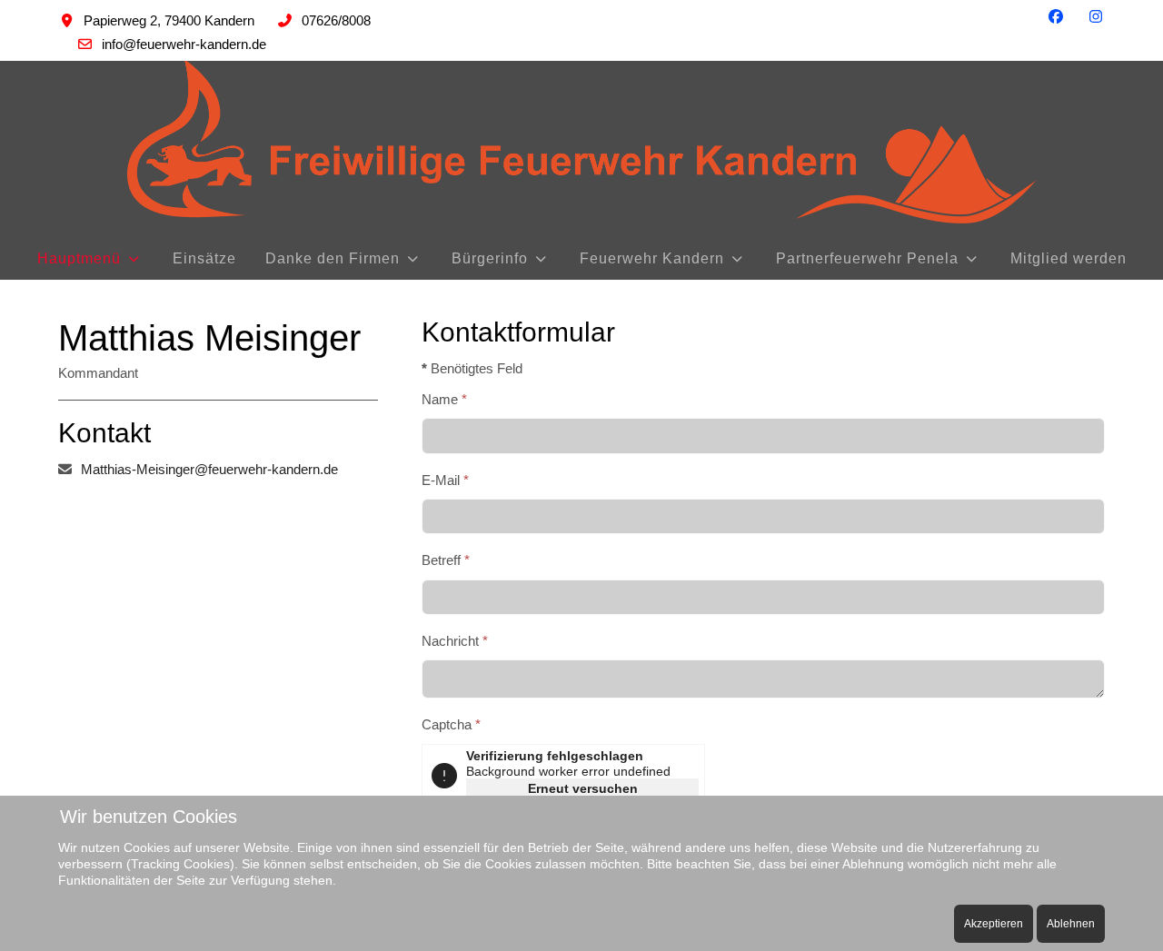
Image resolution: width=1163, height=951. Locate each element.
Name (444, 399)
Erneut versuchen (583, 788)
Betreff (446, 560)
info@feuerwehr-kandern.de (184, 44)
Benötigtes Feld (472, 368)
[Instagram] (1096, 17)
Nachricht (455, 641)
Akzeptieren (993, 923)
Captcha (451, 724)
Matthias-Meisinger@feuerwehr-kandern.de (209, 469)
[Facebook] (1056, 17)
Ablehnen (1071, 923)
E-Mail (445, 480)
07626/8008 (336, 20)
